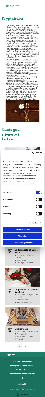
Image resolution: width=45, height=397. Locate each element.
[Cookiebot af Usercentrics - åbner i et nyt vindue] (32, 153)
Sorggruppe (10, 355)
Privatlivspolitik (14, 389)
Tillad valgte (22, 236)
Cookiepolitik (21, 384)
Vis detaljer (33, 223)
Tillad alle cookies (22, 230)
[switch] (39, 199)
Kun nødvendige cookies (23, 242)
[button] (22, 11)
